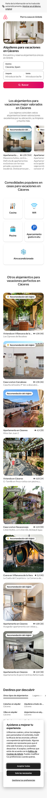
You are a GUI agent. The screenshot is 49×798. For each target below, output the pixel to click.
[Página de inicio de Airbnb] (5, 17)
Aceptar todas (23, 766)
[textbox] (13, 76)
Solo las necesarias (23, 773)
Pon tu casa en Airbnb (31, 17)
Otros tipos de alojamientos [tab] (15, 695)
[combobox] (23, 67)
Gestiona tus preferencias (23, 780)
